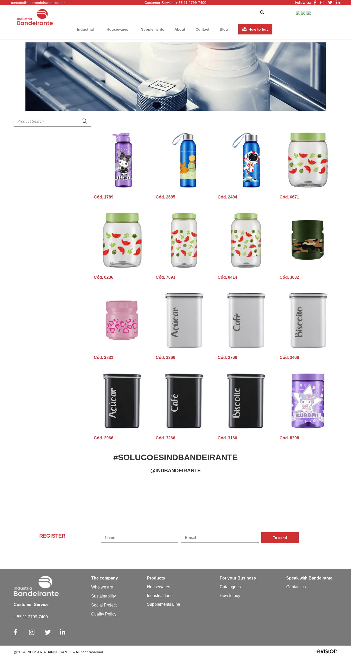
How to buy (258, 29)
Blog (224, 29)
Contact (202, 29)
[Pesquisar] (262, 12)
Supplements (152, 29)
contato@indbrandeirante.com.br (38, 3)
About (179, 29)
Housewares (117, 29)
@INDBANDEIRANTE (175, 470)
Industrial (85, 29)
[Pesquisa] (84, 121)
